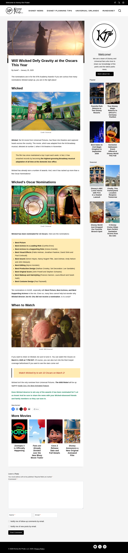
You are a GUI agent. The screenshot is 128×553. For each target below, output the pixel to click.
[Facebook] (115, 2)
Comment (12, 479)
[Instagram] (123, 2)
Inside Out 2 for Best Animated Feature (33, 386)
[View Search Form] (119, 10)
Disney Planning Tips (59, 11)
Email (38, 515)
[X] (119, 2)
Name (12, 515)
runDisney (109, 11)
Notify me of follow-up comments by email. (27, 521)
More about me (104, 74)
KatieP (16, 70)
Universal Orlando (87, 11)
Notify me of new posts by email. (23, 526)
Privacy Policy (39, 549)
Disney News (36, 11)
